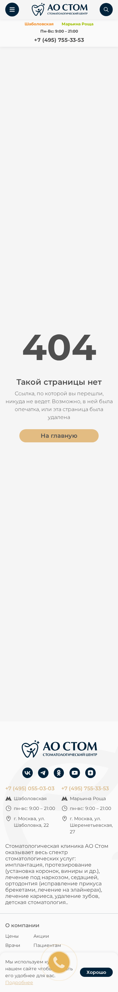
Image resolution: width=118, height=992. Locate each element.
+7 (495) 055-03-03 (29, 788)
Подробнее (19, 982)
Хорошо (96, 972)
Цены (12, 936)
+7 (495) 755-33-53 (59, 40)
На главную (59, 435)
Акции (41, 936)
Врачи (12, 945)
